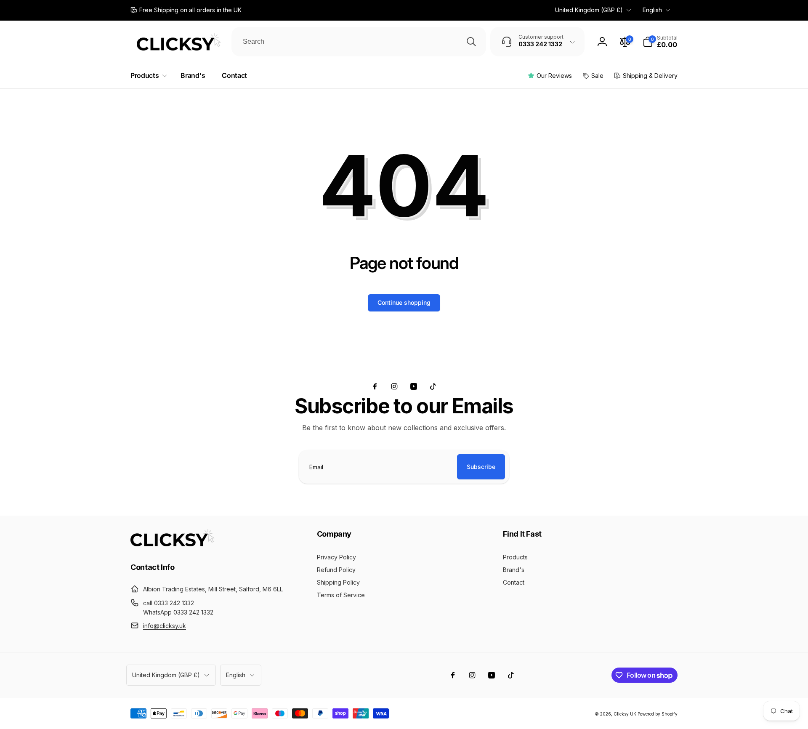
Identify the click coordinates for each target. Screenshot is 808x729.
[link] (186, 10)
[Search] (471, 41)
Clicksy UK (626, 713)
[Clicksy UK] (172, 544)
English (652, 9)
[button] (660, 41)
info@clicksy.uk (164, 625)
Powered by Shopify (658, 713)
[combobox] (358, 41)
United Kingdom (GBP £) (589, 9)
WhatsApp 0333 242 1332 (178, 612)
